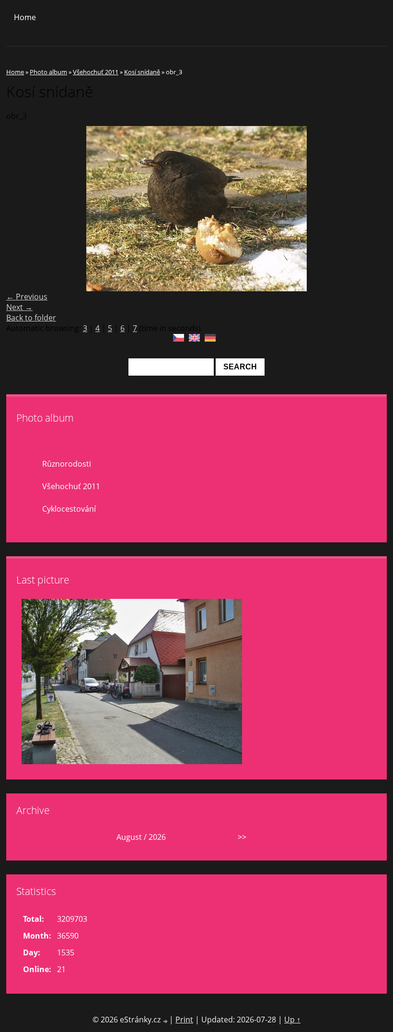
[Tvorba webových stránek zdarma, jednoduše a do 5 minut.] (165, 1020)
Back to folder (31, 317)
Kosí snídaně (142, 72)
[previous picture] (22, 208)
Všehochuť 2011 (95, 72)
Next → (19, 307)
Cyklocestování (69, 509)
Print (184, 1019)
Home (25, 17)
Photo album (48, 72)
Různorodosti (66, 464)
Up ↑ (292, 1019)
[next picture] (371, 208)
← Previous (26, 296)
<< (40, 837)
